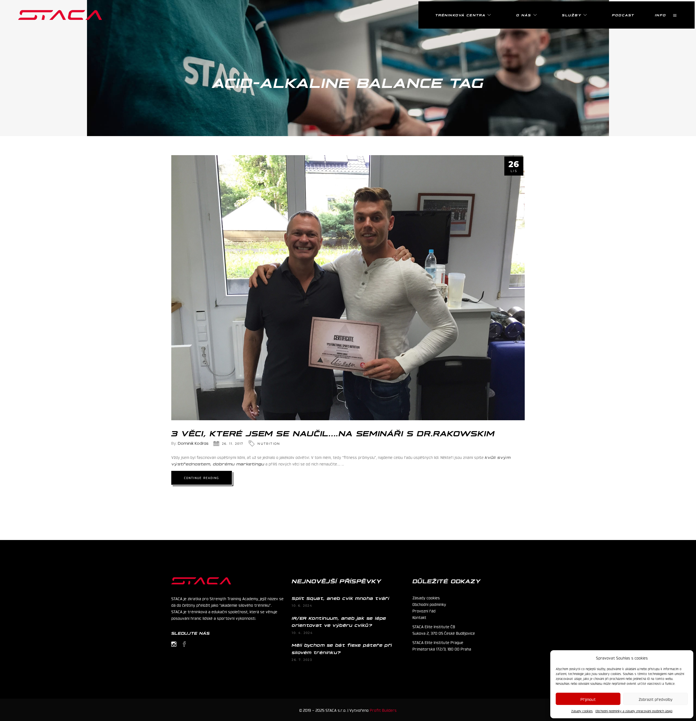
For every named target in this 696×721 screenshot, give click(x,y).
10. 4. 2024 (302, 633)
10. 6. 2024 (302, 606)
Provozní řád (424, 610)
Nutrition (268, 444)
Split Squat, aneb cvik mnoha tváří (340, 598)
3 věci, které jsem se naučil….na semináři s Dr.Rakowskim (333, 433)
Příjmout (588, 699)
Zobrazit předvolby (656, 699)
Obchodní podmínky (429, 604)
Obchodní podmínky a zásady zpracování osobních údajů (633, 711)
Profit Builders (383, 709)
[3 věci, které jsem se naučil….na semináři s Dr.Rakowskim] (348, 287)
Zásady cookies (582, 711)
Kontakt (419, 617)
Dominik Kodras (193, 443)
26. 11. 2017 (232, 444)
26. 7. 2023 (302, 660)
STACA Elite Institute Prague (437, 642)
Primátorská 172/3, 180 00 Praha (441, 648)
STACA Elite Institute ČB (433, 626)
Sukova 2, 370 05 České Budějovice (443, 632)
